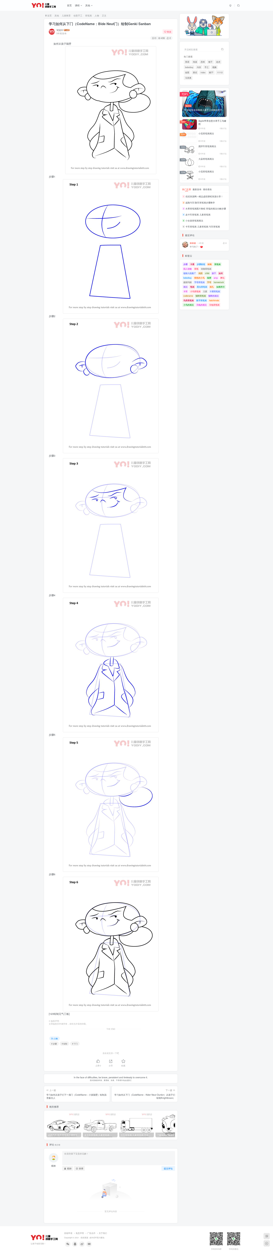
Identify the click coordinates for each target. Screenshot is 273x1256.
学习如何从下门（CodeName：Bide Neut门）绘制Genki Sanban (100, 23)
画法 (185, 286)
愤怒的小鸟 (199, 277)
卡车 (185, 291)
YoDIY (94, 1237)
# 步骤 (54, 1043)
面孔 (212, 286)
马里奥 (188, 77)
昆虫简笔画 (202, 286)
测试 (195, 72)
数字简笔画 (201, 300)
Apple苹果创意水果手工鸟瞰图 (212, 122)
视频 (214, 67)
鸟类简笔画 (188, 300)
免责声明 (80, 1233)
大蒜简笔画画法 (206, 158)
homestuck (219, 282)
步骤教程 (201, 264)
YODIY (59, 30)
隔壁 (209, 277)
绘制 (210, 264)
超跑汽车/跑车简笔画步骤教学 (200, 202)
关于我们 (103, 1233)
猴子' (211, 72)
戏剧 (200, 273)
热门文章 (186, 189)
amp (216, 277)
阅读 (195, 61)
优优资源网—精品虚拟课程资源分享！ (204, 196)
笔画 (192, 286)
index (203, 72)
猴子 (210, 61)
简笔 (196, 268)
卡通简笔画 (215, 291)
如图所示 (220, 286)
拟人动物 (187, 268)
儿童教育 (66, 15)
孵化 (222, 277)
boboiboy (189, 67)
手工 (207, 67)
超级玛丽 (187, 282)
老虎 (218, 61)
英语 (187, 61)
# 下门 (75, 1043)
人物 (97, 15)
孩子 (214, 273)
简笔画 (88, 15)
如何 (221, 273)
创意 (187, 72)
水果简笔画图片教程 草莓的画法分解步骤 (205, 208)
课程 (77, 5)
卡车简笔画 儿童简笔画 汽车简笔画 (202, 226)
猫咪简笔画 (201, 295)
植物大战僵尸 (189, 273)
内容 (199, 67)
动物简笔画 (206, 268)
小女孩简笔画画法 (194, 220)
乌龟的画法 (201, 304)
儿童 (205, 291)
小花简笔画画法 (206, 133)
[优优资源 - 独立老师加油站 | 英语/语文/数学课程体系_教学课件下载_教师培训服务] (44, 1237)
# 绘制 (64, 1043)
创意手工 (77, 15)
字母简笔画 (199, 282)
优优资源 (84, 1237)
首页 (69, 5)
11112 (220, 72)
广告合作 (91, 1233)
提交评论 (168, 1168)
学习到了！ (195, 246)
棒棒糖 (193, 243)
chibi (207, 273)
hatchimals (214, 300)
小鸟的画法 (188, 304)
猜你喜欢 (207, 189)
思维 (203, 61)
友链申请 (68, 1233)
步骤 (185, 264)
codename (188, 295)
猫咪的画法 (213, 295)
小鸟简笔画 (195, 291)
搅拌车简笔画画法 (207, 146)
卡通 (192, 264)
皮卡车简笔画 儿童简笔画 (197, 214)
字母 (209, 282)
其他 (87, 5)
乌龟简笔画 (214, 304)
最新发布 (197, 189)
